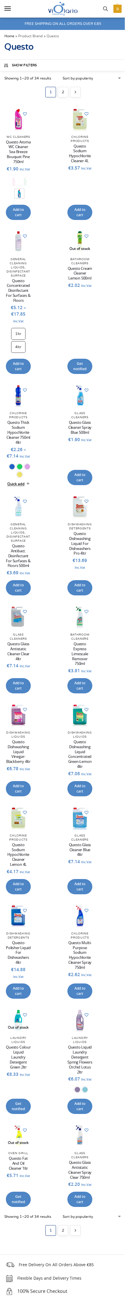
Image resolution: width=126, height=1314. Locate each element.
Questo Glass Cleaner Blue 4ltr (77, 852)
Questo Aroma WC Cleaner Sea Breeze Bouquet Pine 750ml (18, 152)
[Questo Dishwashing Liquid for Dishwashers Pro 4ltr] (77, 507)
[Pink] (27, 466)
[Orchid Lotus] (74, 1103)
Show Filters (24, 65)
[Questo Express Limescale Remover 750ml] (77, 622)
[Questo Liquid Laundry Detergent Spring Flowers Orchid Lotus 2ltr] (77, 1025)
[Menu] (13, 8)
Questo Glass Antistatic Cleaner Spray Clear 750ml (76, 1183)
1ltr (18, 334)
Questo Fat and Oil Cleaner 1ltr (18, 1176)
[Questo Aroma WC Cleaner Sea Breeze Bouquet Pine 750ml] (18, 118)
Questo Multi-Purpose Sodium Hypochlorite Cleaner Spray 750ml (76, 956)
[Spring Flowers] (82, 1103)
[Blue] (11, 466)
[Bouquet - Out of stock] (13, 181)
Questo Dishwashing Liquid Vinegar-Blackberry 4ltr (17, 758)
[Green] (19, 466)
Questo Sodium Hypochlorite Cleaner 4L (80, 154)
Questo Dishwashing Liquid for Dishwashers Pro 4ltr (77, 549)
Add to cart (18, 212)
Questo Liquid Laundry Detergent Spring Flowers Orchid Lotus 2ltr (77, 1069)
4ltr (18, 347)
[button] (117, 9)
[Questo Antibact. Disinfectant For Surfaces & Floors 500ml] (18, 507)
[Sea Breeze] (19, 193)
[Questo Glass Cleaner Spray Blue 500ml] (77, 397)
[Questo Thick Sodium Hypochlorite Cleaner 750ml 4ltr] (18, 395)
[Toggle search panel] (105, 9)
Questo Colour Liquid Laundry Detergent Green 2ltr (17, 1061)
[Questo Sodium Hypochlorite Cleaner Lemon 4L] (18, 820)
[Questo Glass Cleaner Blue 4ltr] (77, 820)
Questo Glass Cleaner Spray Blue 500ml (76, 429)
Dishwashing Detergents (77, 529)
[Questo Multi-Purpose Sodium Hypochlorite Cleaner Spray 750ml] (77, 917)
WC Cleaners (18, 137)
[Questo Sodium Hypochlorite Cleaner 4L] (79, 118)
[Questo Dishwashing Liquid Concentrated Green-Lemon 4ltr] (77, 718)
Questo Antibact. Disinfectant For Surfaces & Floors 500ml (17, 559)
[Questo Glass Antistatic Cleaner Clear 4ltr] (18, 622)
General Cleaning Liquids (18, 263)
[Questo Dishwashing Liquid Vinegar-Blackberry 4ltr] (18, 718)
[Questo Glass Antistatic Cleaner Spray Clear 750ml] (77, 1149)
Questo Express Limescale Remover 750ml (77, 658)
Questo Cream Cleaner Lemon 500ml (80, 274)
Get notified (79, 366)
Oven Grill (18, 1166)
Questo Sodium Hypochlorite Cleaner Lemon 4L (18, 857)
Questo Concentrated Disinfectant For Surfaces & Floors (18, 291)
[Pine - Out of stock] (25, 181)
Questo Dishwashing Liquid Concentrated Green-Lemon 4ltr (77, 758)
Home (9, 36)
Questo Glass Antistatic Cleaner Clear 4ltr (18, 656)
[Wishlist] (25, 113)
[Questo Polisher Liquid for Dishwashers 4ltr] (18, 917)
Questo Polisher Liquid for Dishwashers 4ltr (17, 958)
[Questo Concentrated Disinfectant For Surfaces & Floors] (18, 241)
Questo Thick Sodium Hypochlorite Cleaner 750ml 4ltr (18, 433)
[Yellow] (19, 474)
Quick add (15, 485)
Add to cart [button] (79, 212)
